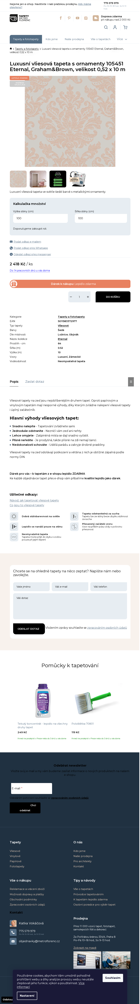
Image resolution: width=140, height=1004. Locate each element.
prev (12, 712)
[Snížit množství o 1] (70, 296)
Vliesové (63, 325)
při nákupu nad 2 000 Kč (115, 18)
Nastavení (27, 995)
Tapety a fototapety (71, 316)
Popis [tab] (14, 382)
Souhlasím (113, 978)
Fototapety (17, 866)
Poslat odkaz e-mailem (27, 241)
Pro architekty (82, 861)
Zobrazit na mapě (84, 947)
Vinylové (15, 856)
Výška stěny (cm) (23, 211)
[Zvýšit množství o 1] (87, 296)
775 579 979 (111, 3)
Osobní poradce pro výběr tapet (94, 904)
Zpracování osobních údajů (27, 904)
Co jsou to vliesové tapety (27, 505)
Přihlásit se (22, 805)
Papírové (16, 861)
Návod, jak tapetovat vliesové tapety (34, 500)
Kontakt (78, 866)
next (127, 712)
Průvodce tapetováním (88, 894)
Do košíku (113, 296)
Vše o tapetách (83, 889)
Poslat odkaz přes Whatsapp (31, 248)
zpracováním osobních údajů (107, 627)
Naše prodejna (83, 856)
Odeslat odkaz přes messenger (32, 254)
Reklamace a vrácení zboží (27, 889)
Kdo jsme (79, 851)
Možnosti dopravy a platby (27, 894)
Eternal (62, 339)
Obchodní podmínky (23, 899)
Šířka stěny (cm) (84, 211)
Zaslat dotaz (34, 382)
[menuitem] (26, 39)
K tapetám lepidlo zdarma (90, 899)
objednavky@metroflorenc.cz (39, 941)
